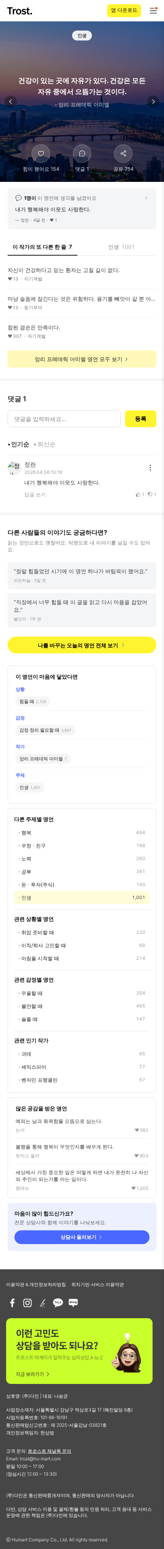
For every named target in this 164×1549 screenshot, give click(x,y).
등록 (140, 418)
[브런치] (43, 1303)
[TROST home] (20, 11)
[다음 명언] (153, 102)
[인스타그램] (27, 1303)
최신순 (46, 444)
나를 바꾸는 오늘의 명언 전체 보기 (78, 645)
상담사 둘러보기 (78, 1237)
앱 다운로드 (124, 10)
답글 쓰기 (35, 494)
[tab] (42, 249)
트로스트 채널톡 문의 (49, 1451)
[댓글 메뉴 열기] (150, 468)
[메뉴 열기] (153, 10)
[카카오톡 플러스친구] (58, 1303)
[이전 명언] (11, 102)
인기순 (20, 444)
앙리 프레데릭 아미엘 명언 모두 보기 (78, 359)
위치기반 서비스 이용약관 (97, 1284)
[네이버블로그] (73, 1303)
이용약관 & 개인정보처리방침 (36, 1284)
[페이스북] (12, 1303)
